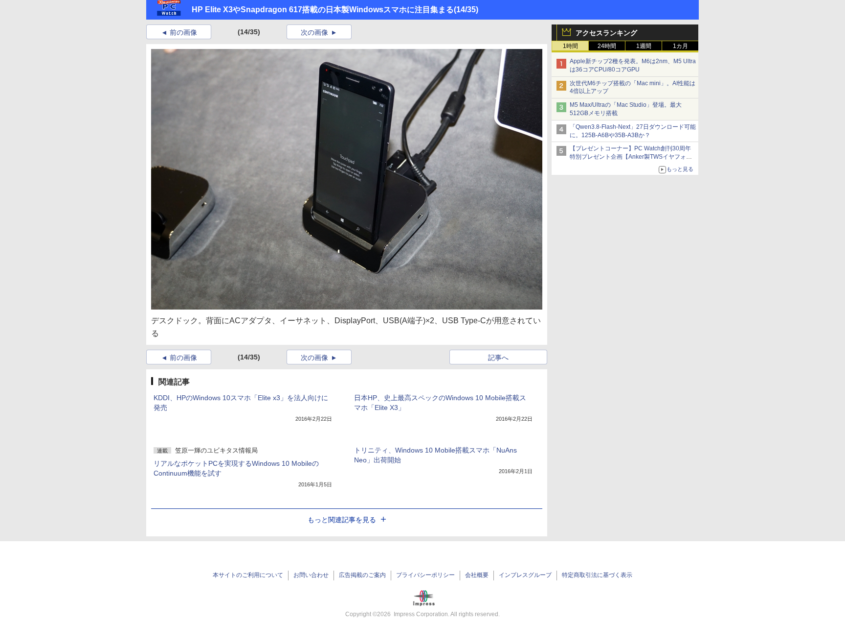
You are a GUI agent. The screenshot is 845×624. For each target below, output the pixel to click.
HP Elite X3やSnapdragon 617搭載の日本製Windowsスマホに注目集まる (323, 9)
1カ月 (680, 46)
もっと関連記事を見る (342, 520)
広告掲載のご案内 (362, 575)
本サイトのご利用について (248, 575)
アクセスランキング (606, 33)
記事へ (498, 357)
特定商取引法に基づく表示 (597, 575)
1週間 (643, 46)
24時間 (607, 46)
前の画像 (183, 32)
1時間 (570, 46)
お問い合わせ (311, 575)
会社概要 (477, 575)
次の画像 (314, 32)
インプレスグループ (525, 575)
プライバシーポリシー (425, 575)
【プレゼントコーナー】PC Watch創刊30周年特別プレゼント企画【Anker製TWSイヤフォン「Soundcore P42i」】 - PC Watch (631, 156)
